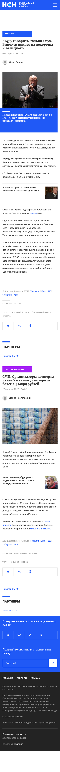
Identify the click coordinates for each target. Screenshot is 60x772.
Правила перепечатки (14, 734)
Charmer (18, 744)
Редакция (7, 678)
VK (49, 291)
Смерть (6, 316)
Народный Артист (19, 312)
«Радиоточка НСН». (40, 528)
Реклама (35, 678)
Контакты (22, 678)
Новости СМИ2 (10, 356)
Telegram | (8, 295)
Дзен (43, 291)
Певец (24, 561)
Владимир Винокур (42, 312)
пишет (33, 213)
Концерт (14, 561)
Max (16, 295)
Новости (34, 291)
